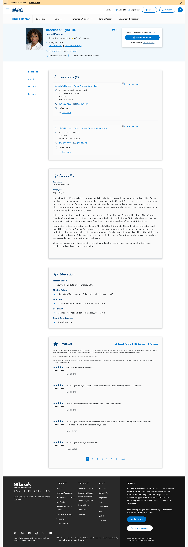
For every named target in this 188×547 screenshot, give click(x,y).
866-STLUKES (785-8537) (32, 491)
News (101, 511)
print (113, 30)
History (102, 502)
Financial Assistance (64, 493)
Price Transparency (64, 514)
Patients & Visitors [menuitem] (81, 19)
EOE (57, 538)
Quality (101, 516)
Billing (59, 488)
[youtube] (50, 533)
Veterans (60, 519)
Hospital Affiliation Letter (64, 508)
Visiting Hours (62, 523)
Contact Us (103, 493)
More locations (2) (73, 45)
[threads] (36, 533)
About (31, 79)
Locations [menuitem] (40, 19)
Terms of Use (97, 538)
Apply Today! (136, 519)
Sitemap (82, 540)
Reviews (32, 94)
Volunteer (82, 514)
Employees (103, 497)
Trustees (102, 520)
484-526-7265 (65, 103)
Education (33, 86)
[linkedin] (29, 533)
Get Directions (55, 45)
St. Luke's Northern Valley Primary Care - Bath (76, 86)
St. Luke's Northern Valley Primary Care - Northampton (81, 128)
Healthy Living (83, 505)
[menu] (7, 9)
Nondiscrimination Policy (110, 538)
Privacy (63, 538)
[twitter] (43, 533)
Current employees (139, 528)
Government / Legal (71, 540)
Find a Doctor (21, 19)
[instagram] (22, 533)
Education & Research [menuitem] (129, 19)
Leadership (103, 506)
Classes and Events (85, 488)
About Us (102, 488)
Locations (33, 71)
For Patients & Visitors (65, 497)
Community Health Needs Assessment (85, 494)
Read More (34, 2)
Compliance (60, 540)
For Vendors (61, 502)
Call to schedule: (142, 43)
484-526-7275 (65, 143)
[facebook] (15, 533)
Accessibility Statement (74, 538)
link (117, 30)
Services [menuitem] (58, 19)
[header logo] (17, 9)
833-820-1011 (71, 51)
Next (123, 459)
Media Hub (82, 510)
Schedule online (142, 37)
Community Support (86, 500)
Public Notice (87, 538)
